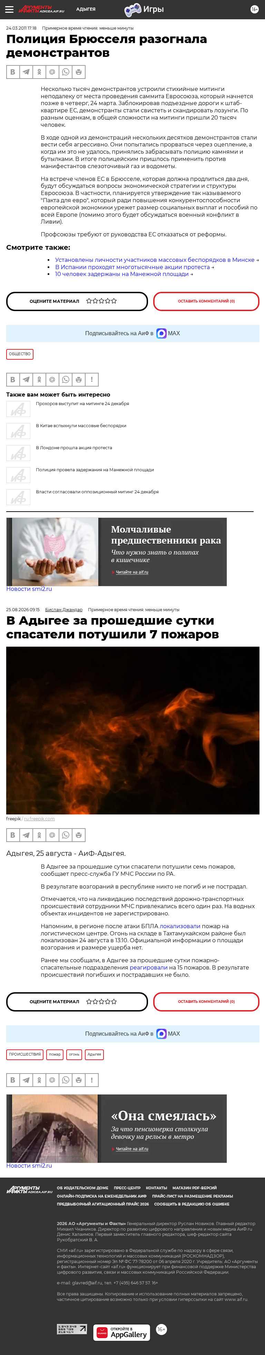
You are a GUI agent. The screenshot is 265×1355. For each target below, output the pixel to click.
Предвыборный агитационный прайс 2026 (103, 1204)
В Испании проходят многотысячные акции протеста (132, 267)
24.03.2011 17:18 (21, 28)
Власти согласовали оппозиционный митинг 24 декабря (97, 491)
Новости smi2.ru (29, 589)
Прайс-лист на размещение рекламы (192, 1196)
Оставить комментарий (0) (206, 301)
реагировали (149, 967)
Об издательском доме (82, 1188)
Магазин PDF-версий (195, 1188)
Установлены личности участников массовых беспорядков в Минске (155, 260)
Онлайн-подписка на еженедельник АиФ (102, 1196)
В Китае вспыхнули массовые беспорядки (81, 425)
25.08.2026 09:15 (23, 609)
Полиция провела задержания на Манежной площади (95, 469)
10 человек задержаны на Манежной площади (122, 274)
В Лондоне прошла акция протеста (74, 447)
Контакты (156, 1188)
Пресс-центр (127, 1188)
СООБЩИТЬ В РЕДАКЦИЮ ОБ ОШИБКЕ (191, 1204)
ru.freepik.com (39, 818)
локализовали (180, 926)
